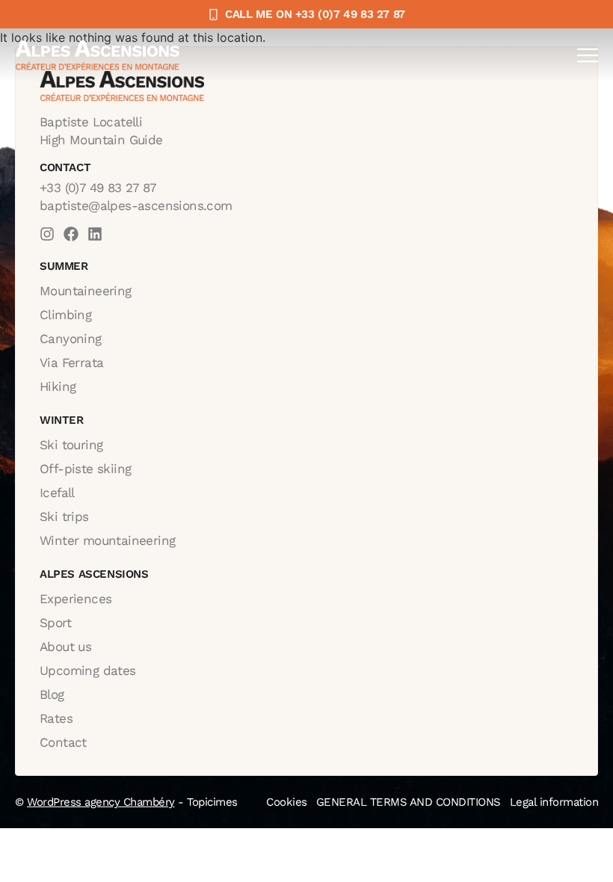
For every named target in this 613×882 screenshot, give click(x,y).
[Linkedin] (94, 233)
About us (65, 646)
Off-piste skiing (85, 468)
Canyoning (71, 338)
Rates (56, 718)
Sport (55, 622)
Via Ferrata (71, 362)
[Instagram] (47, 233)
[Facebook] (71, 233)
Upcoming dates (88, 670)
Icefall (57, 492)
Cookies (286, 802)
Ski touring (71, 444)
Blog (52, 694)
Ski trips (64, 516)
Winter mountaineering (107, 540)
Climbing (65, 314)
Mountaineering (86, 290)
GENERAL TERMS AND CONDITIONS (408, 802)
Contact (63, 742)
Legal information (554, 802)
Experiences (75, 598)
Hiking (58, 386)
